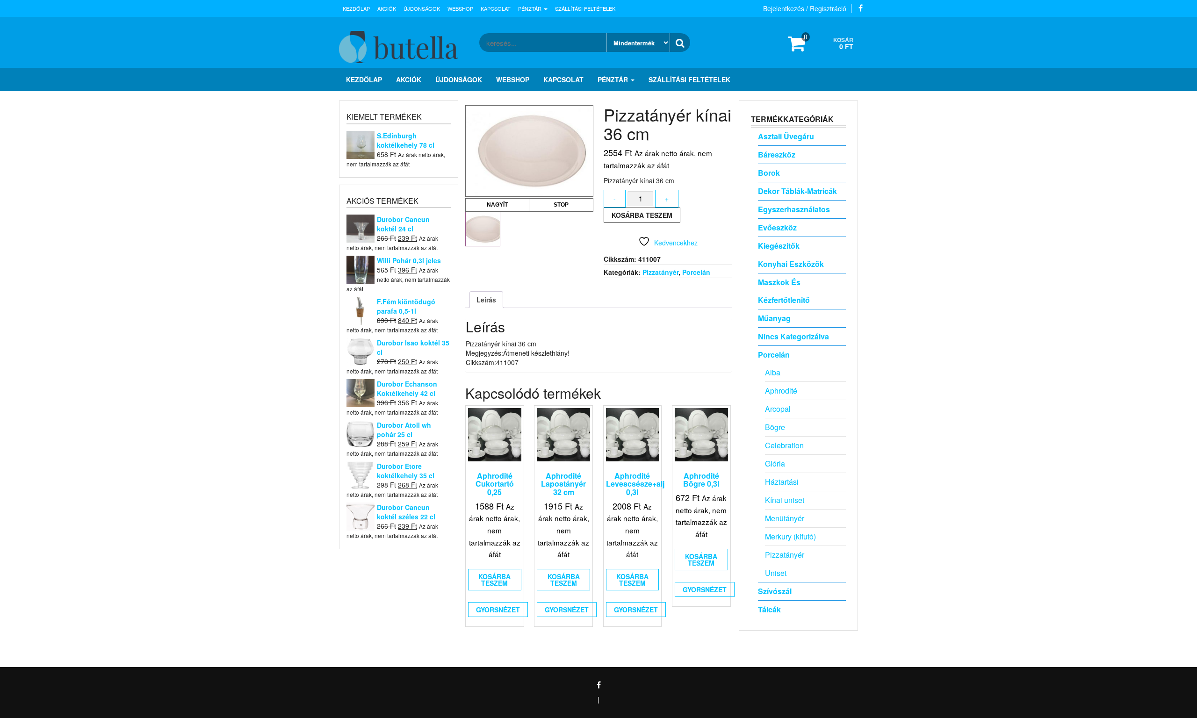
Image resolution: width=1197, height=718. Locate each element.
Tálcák (769, 609)
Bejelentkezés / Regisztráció (804, 8)
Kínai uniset (784, 500)
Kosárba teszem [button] (494, 580)
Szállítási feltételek (585, 8)
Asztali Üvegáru (786, 136)
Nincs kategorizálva (793, 336)
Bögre (775, 427)
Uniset (775, 572)
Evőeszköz (777, 227)
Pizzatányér (660, 272)
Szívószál (775, 591)
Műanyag (774, 318)
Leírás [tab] (486, 299)
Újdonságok (422, 8)
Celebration (784, 445)
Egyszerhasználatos (794, 209)
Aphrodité (781, 390)
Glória (775, 463)
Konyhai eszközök (791, 263)
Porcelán (696, 272)
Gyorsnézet (498, 609)
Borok (769, 172)
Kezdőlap (356, 8)
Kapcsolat (496, 8)
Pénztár (530, 8)
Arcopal (778, 408)
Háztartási (782, 481)
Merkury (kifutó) (790, 536)
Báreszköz (776, 154)
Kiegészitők (779, 245)
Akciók (386, 8)
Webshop (460, 8)
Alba (772, 372)
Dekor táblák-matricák (797, 191)
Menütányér (784, 518)
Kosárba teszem (642, 215)
